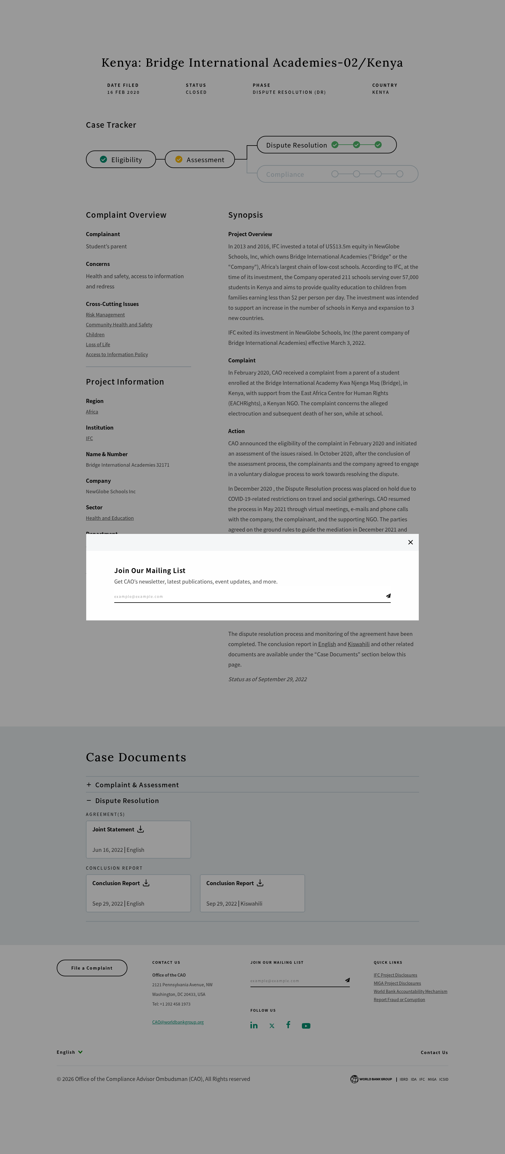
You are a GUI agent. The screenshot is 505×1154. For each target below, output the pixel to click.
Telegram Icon (388, 595)
